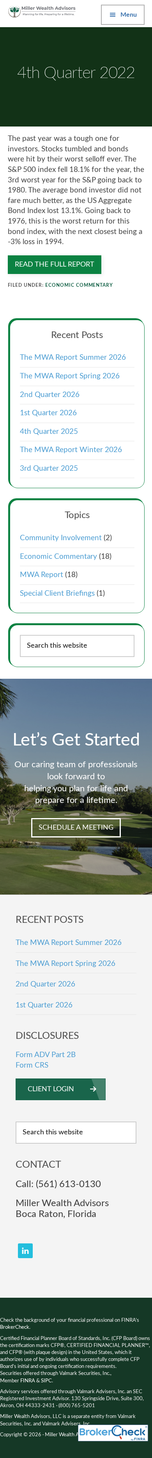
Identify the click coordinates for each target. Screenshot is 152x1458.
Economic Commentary (79, 285)
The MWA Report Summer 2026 (73, 357)
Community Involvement (61, 538)
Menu (128, 15)
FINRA (27, 1380)
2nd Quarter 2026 (50, 395)
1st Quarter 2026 (48, 413)
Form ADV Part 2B (46, 1055)
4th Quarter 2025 (49, 431)
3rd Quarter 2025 (49, 468)
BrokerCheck (14, 1327)
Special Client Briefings (57, 593)
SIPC (46, 1380)
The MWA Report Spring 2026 (70, 376)
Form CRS (32, 1065)
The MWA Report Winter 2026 (71, 450)
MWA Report (41, 575)
